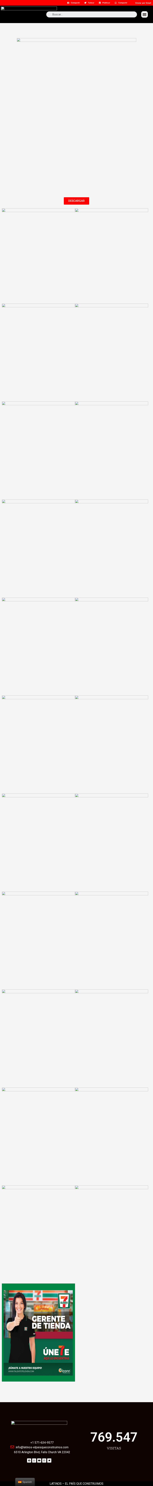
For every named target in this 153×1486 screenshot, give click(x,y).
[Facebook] (29, 1460)
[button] (144, 14)
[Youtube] (39, 1460)
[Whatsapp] (34, 1460)
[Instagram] (44, 1460)
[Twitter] (49, 1460)
